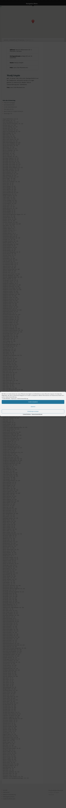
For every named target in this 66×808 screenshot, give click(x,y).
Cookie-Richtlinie (6, 398)
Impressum (13, 398)
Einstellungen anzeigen (33, 411)
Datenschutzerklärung (22, 398)
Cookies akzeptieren (33, 402)
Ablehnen (33, 406)
